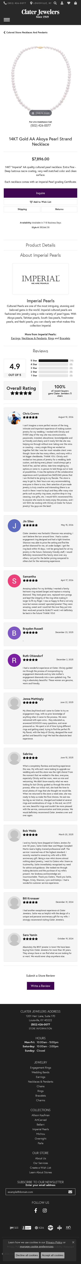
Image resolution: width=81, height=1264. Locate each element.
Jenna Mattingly (33, 699)
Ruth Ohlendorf (33, 656)
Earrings (15, 338)
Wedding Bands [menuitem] (40, 1072)
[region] (40, 81)
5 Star (34, 360)
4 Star (34, 364)
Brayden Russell (33, 628)
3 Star (34, 368)
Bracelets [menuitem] (40, 1095)
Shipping (22, 209)
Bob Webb (29, 831)
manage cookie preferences (36, 1246)
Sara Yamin (30, 935)
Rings (51, 338)
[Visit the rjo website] (68, 1228)
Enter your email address (40, 1185)
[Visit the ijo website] (14, 1228)
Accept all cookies (52, 1255)
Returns (59, 209)
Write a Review (40, 986)
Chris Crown (31, 413)
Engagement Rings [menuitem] (40, 1067)
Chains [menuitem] (40, 1086)
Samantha (29, 576)
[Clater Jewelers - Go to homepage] (40, 12)
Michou (40, 1134)
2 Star (34, 371)
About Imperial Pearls (40, 255)
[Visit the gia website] (39, 1228)
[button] (55, 3)
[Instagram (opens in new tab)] (45, 1210)
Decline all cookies (27, 1255)
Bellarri (40, 1124)
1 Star (34, 375)
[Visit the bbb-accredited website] (26, 1228)
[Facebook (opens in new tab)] (35, 1210)
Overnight (40, 1138)
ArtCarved (41, 1120)
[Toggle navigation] (7, 21)
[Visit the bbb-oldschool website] (59, 1228)
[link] (15, 3)
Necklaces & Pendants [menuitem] (40, 1081)
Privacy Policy (54, 1242)
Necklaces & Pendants (34, 338)
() (71, 360)
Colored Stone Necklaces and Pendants (26, 32)
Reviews (40, 351)
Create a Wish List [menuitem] (40, 1167)
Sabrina (28, 754)
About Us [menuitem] (40, 1158)
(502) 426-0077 (41, 125)
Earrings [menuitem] (40, 1077)
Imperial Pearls (40, 1129)
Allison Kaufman (41, 1115)
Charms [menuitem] (40, 1100)
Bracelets (65, 338)
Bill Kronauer (31, 898)
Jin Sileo (28, 521)
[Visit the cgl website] (50, 1228)
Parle (40, 1143)
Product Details (40, 245)
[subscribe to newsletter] (70, 1192)
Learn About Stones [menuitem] (40, 1172)
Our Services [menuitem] (40, 1163)
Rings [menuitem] (40, 1091)
